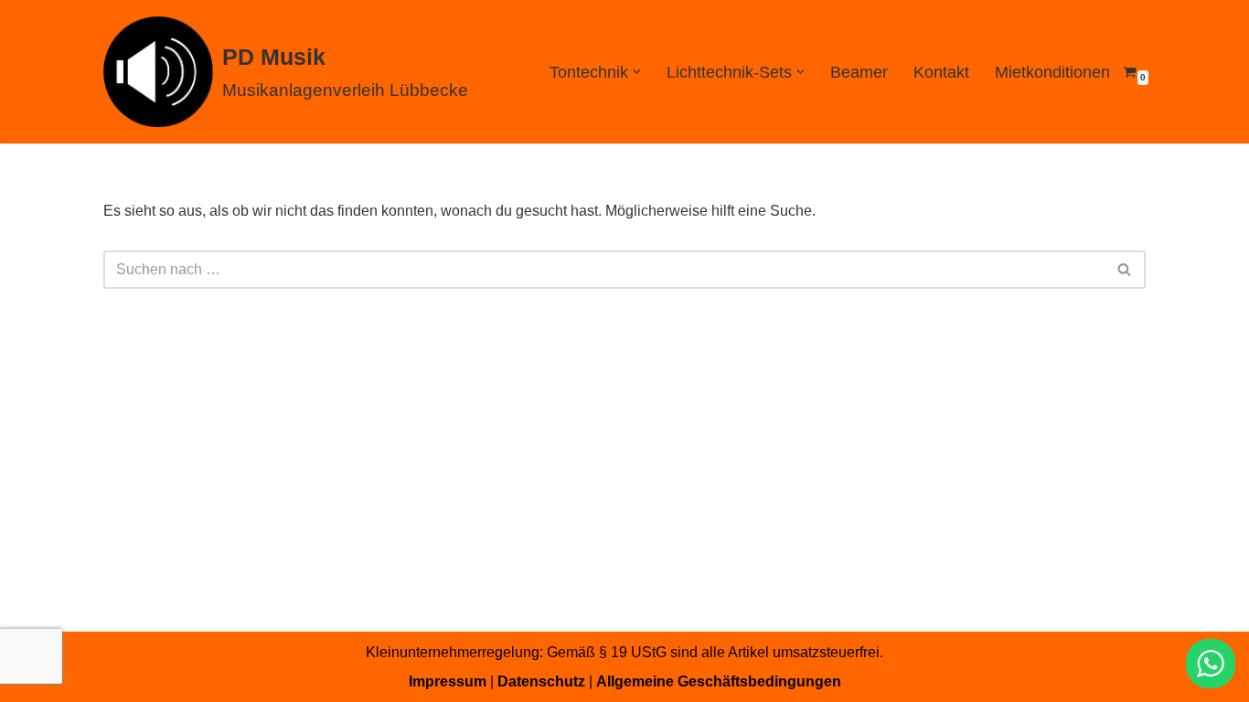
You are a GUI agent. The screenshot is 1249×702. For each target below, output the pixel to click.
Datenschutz (541, 681)
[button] (637, 72)
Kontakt (941, 72)
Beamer (859, 72)
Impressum (447, 681)
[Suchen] (1125, 269)
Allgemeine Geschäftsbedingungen (718, 681)
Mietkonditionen (1052, 72)
